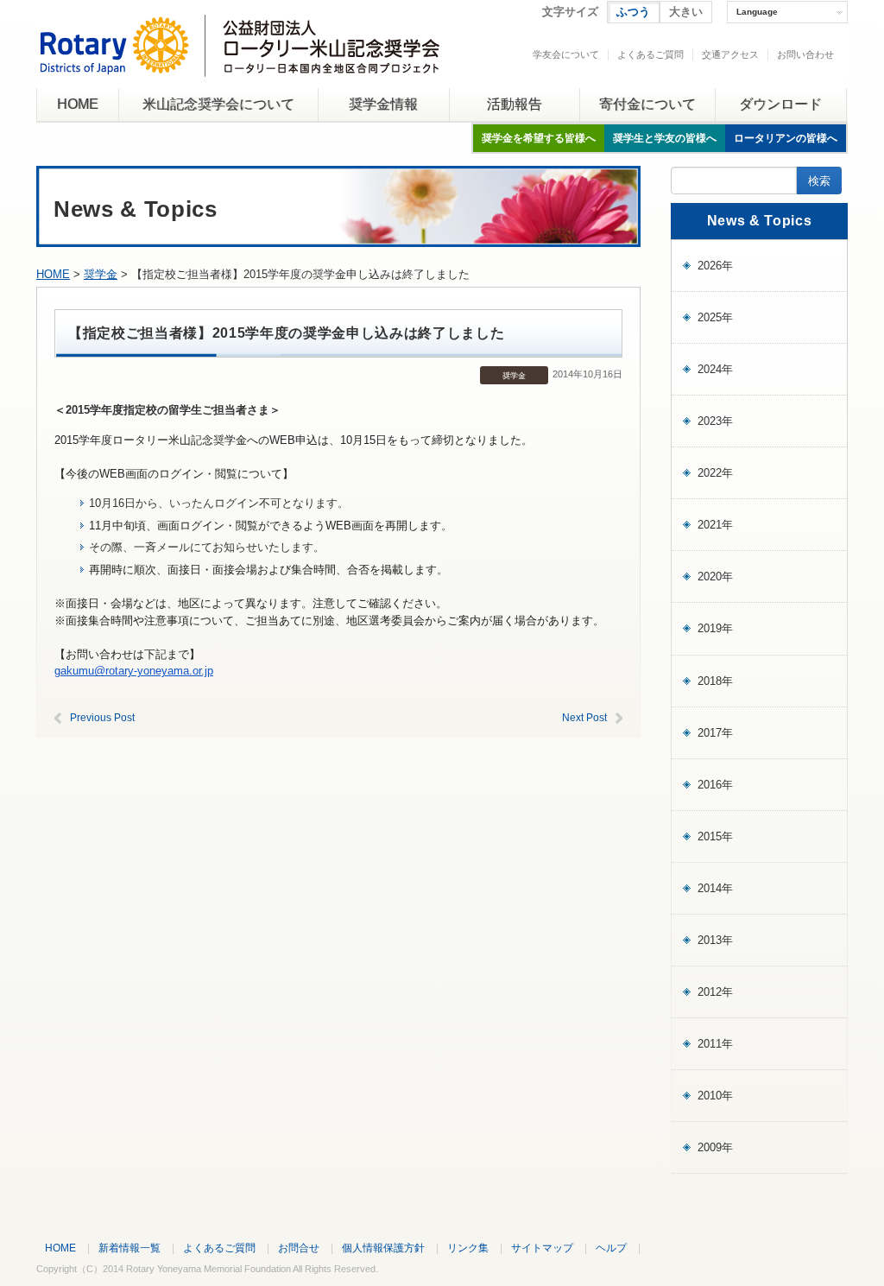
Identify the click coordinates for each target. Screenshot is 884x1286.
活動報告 (514, 104)
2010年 (715, 1095)
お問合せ (298, 1247)
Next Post (584, 718)
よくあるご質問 (650, 54)
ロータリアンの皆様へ (785, 138)
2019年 (715, 628)
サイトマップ (542, 1247)
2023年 (715, 421)
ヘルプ (611, 1247)
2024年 (715, 369)
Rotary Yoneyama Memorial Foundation (208, 1269)
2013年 (715, 940)
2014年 (715, 888)
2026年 (715, 265)
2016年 (715, 784)
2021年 (715, 524)
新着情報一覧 (129, 1247)
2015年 (715, 836)
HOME (77, 104)
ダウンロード (780, 104)
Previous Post (102, 718)
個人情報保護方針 (383, 1247)
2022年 (715, 472)
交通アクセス (730, 54)
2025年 (715, 317)
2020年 (715, 576)
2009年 (715, 1147)
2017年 (715, 732)
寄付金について (647, 104)
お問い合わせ (805, 54)
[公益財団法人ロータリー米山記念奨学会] (239, 63)
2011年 (715, 1043)
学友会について (566, 54)
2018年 (715, 681)
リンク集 (468, 1247)
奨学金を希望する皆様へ (539, 138)
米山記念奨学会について (218, 104)
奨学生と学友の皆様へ (665, 138)
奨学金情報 (383, 104)
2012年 (715, 991)
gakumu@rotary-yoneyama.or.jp (133, 670)
